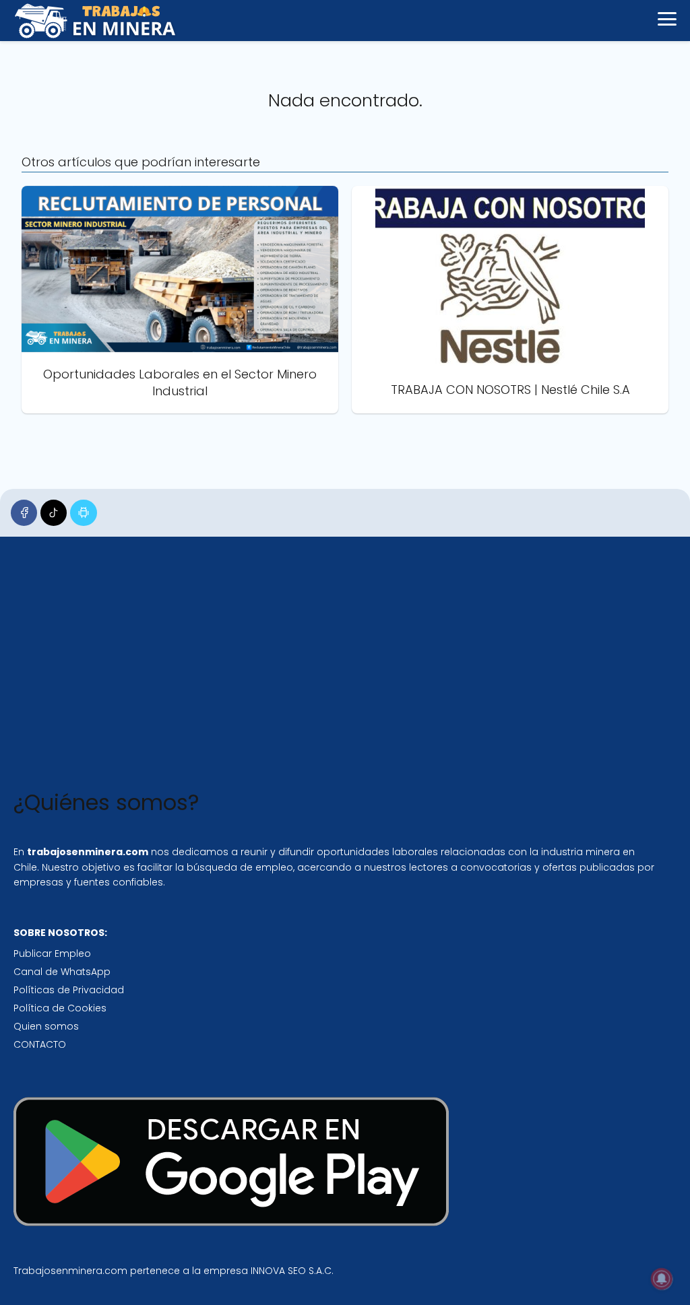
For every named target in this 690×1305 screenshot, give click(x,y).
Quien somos (46, 1026)
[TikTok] (53, 513)
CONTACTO (39, 1044)
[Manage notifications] (661, 1279)
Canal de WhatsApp (62, 971)
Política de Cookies (59, 1008)
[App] (83, 513)
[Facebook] (24, 513)
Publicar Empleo (52, 953)
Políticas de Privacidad (68, 990)
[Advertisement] (334, 666)
